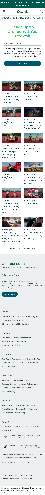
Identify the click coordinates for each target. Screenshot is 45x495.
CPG (24, 320)
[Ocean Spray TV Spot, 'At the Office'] (11, 167)
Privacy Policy (9, 53)
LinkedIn (36, 426)
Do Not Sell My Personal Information (17, 463)
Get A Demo (22, 63)
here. (35, 457)
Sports (17, 320)
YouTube (26, 426)
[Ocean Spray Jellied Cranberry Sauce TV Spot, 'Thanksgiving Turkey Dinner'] (11, 138)
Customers (20, 405)
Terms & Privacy (27, 475)
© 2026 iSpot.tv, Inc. (10, 475)
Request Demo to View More (22, 248)
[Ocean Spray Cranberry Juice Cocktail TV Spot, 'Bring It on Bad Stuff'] (11, 193)
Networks (26, 316)
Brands (16, 316)
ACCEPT (11, 493)
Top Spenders (18, 359)
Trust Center (26, 479)
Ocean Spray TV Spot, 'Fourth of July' (10, 122)
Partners (33, 409)
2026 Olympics (8, 366)
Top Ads (5, 359)
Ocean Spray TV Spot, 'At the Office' (10, 177)
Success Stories (9, 384)
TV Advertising (8, 391)
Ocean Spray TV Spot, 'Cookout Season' (32, 96)
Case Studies (17, 380)
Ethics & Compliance (10, 479)
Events (5, 387)
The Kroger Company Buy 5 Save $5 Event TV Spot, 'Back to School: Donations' (11, 235)
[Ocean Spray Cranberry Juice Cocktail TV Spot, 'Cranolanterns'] (33, 112)
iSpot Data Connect (11, 324)
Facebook (6, 426)
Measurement (8, 341)
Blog (27, 380)
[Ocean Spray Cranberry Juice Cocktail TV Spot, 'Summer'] (11, 86)
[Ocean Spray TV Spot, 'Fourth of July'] (11, 112)
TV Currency (28, 387)
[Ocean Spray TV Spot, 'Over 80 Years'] (33, 193)
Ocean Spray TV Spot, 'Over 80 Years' (32, 203)
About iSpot (7, 405)
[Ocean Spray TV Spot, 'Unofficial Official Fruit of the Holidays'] (33, 167)
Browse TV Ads (33, 359)
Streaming (6, 320)
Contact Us (21, 409)
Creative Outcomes (27, 384)
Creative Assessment (22, 337)
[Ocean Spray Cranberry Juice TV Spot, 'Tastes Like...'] (33, 138)
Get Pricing (20, 412)
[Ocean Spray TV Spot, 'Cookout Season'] (33, 86)
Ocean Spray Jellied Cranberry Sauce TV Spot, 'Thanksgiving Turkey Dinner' (10, 151)
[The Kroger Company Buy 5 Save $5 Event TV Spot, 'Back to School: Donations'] (11, 222)
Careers (31, 405)
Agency (36, 316)
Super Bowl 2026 (9, 362)
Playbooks (15, 387)
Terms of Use (24, 53)
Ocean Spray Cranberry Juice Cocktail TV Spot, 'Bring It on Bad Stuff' (10, 206)
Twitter (16, 426)
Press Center (8, 409)
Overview (6, 316)
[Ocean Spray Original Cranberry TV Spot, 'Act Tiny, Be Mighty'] (33, 222)
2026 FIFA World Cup (28, 362)
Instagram (6, 430)
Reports (5, 380)
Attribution (22, 341)
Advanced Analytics (11, 345)
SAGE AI (25, 324)
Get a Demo (7, 412)
